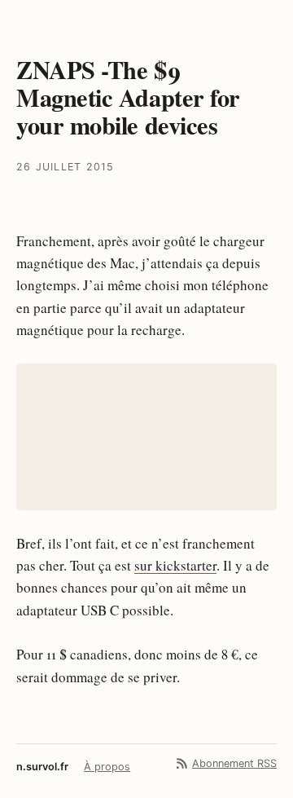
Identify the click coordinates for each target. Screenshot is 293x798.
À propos (107, 767)
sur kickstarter (175, 565)
